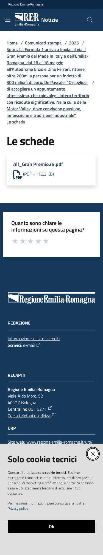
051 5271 (37, 409)
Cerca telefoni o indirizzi (29, 415)
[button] (90, 20)
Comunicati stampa (43, 43)
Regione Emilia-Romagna (25, 4)
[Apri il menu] (7, 19)
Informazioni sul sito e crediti (34, 338)
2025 (74, 43)
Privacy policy (18, 508)
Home (12, 43)
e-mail (29, 345)
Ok (51, 526)
